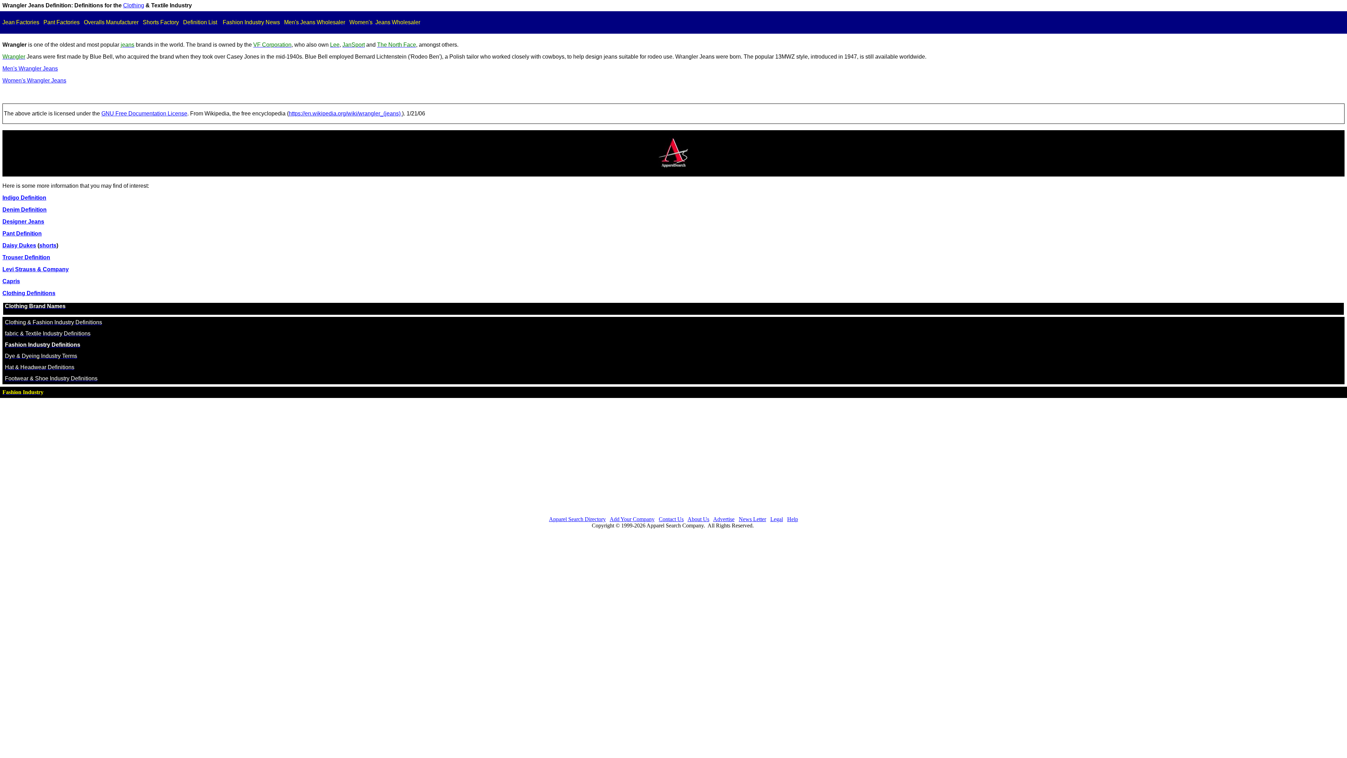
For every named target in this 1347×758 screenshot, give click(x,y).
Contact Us (671, 519)
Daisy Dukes (19, 245)
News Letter (752, 519)
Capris (11, 281)
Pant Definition (22, 234)
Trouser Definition (26, 257)
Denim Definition (24, 210)
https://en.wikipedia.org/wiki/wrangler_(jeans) (345, 114)
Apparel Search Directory (577, 519)
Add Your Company (632, 519)
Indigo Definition (24, 198)
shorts (47, 245)
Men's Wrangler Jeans (30, 69)
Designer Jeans (23, 222)
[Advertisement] (673, 455)
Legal (776, 519)
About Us (698, 519)
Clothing (133, 5)
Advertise (724, 519)
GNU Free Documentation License (144, 114)
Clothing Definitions (28, 293)
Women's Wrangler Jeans (34, 81)
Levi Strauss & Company (35, 269)
